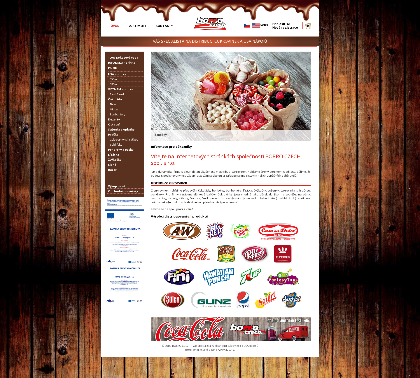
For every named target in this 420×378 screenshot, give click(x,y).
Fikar (113, 104)
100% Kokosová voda (123, 57)
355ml (113, 79)
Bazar (112, 170)
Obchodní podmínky (123, 191)
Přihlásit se (281, 24)
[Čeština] (247, 25)
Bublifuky (116, 144)
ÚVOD (115, 26)
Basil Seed (117, 94)
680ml (113, 84)
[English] (256, 25)
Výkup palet (117, 186)
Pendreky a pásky (120, 150)
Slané (112, 165)
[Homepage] (210, 33)
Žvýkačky (114, 160)
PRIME (112, 68)
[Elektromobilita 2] (124, 302)
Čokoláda (115, 99)
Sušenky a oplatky (121, 129)
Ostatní (114, 124)
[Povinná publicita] (124, 223)
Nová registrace (285, 27)
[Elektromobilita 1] (124, 263)
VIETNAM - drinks (120, 89)
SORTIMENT (137, 26)
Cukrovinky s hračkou (124, 139)
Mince (114, 109)
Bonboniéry (117, 114)
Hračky (113, 134)
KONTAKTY (164, 26)
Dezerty (114, 119)
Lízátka (113, 155)
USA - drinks (117, 74)
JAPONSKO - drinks (121, 62)
